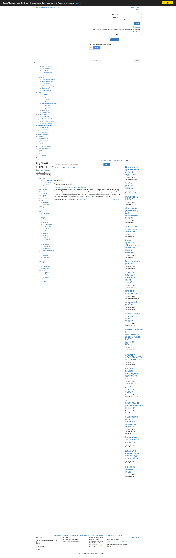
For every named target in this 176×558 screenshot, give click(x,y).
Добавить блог (46, 112)
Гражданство (47, 197)
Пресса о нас (99, 535)
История (41, 252)
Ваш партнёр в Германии (51, 7)
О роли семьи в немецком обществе (132, 229)
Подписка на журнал (48, 85)
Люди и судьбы (45, 220)
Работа (41, 206)
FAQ (119, 535)
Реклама (40, 120)
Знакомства (46, 76)
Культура (42, 261)
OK (168, 3)
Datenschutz (66, 535)
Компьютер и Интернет (46, 240)
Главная (40, 65)
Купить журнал (117, 160)
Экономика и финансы (43, 199)
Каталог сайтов (47, 74)
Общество (42, 217)
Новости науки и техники (45, 235)
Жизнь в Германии (47, 66)
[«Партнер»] (40, 7)
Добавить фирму (47, 118)
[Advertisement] (88, 175)
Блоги (40, 92)
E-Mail (116, 34)
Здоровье (42, 243)
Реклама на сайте (47, 123)
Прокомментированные (49, 103)
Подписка (41, 131)
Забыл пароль (136, 27)
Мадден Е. (82, 199)
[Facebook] (125, 541)
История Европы (45, 254)
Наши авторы (46, 89)
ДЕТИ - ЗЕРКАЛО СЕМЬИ (130, 389)
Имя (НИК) (115, 14)
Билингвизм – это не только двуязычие (132, 439)
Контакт (73, 535)
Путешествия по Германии (47, 273)
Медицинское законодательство (48, 249)
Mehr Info (79, 3)
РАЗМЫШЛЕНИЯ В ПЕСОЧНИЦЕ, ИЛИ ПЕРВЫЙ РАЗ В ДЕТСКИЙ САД (134, 337)
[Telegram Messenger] (115, 541)
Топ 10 (44, 96)
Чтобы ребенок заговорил (130, 185)
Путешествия (43, 270)
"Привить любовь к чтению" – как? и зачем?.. (130, 277)
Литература (46, 266)
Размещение (46, 129)
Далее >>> (116, 199)
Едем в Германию (47, 68)
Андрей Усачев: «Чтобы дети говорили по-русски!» (70, 187)
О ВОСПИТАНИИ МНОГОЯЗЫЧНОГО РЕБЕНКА (135, 404)
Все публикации (46, 83)
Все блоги (45, 94)
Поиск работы (45, 209)
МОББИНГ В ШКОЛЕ (131, 198)
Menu (36, 63)
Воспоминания (47, 72)
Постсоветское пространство (47, 181)
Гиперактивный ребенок (133, 262)
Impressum (58, 535)
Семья (41, 211)
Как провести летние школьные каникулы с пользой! (132, 421)
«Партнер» (41, 77)
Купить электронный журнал (50, 87)
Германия (46, 184)
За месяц (48, 100)
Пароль (115, 17)
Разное (45, 193)
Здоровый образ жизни (47, 245)
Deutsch (137, 7)
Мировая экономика (46, 203)
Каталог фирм (42, 114)
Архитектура (47, 268)
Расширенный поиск (65, 167)
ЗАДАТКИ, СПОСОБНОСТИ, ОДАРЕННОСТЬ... (134, 357)
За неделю (48, 98)
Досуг (41, 144)
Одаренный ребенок (131, 303)
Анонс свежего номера (48, 79)
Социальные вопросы (43, 190)
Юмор (45, 281)
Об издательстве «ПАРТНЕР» (85, 535)
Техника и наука (44, 232)
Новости (45, 70)
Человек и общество (46, 229)
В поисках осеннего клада (130, 469)
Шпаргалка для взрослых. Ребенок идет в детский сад (132, 454)
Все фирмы (45, 116)
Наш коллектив (109, 535)
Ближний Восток (45, 187)
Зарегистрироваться (134, 26)
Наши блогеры (46, 111)
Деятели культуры (45, 264)
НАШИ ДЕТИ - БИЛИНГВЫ (132, 292)
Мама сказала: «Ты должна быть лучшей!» (132, 317)
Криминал (46, 222)
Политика (42, 178)
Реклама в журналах (48, 122)
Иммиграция (43, 195)
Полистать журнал (47, 81)
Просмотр (45, 127)
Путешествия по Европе (47, 276)
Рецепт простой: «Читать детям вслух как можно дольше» (132, 246)
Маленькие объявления (45, 125)
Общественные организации (47, 225)
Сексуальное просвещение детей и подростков (132, 170)
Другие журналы (47, 90)
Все (46, 101)
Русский (132, 7)
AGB (116, 535)
